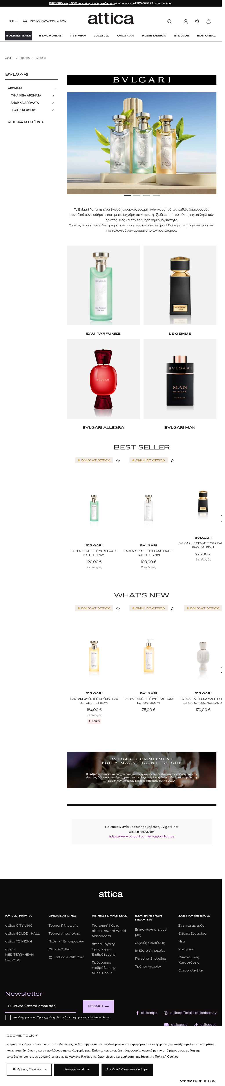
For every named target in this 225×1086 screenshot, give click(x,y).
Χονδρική (186, 949)
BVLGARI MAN (180, 427)
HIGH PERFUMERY (23, 110)
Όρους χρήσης (46, 1017)
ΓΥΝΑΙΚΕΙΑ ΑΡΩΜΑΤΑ (26, 95)
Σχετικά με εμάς (191, 925)
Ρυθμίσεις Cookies (27, 1069)
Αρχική (9, 58)
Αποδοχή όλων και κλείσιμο (127, 1069)
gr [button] (11, 21)
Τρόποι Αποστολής (64, 933)
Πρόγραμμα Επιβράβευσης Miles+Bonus (103, 968)
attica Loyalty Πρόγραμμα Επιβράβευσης (103, 949)
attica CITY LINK (18, 925)
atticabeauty (204, 1013)
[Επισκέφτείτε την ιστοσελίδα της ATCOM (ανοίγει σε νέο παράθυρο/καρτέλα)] (197, 1081)
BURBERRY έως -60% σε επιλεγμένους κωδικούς (81, 3)
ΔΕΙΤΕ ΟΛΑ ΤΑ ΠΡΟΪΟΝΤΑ (26, 122)
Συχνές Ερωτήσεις (150, 942)
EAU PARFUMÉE (103, 334)
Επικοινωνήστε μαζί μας (151, 932)
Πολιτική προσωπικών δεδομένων (87, 1017)
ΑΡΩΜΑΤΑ (15, 88)
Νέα (181, 941)
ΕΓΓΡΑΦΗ (95, 1006)
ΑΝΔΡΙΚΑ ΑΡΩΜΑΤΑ (25, 102)
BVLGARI (16, 75)
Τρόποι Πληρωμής (63, 925)
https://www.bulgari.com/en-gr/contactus (141, 836)
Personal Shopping (150, 958)
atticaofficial (181, 1013)
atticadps (149, 1013)
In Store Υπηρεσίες (150, 950)
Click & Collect (60, 949)
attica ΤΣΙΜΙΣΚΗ (18, 941)
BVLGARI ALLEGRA (103, 427)
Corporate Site (190, 970)
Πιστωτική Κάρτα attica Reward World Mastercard (109, 931)
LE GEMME (180, 334)
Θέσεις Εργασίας (192, 933)
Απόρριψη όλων (77, 1069)
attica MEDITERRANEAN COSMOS (19, 955)
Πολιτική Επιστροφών (66, 941)
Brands (25, 58)
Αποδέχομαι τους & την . (61, 1017)
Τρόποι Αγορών (148, 966)
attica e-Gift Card (70, 957)
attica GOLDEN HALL (22, 933)
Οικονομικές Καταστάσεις (188, 960)
